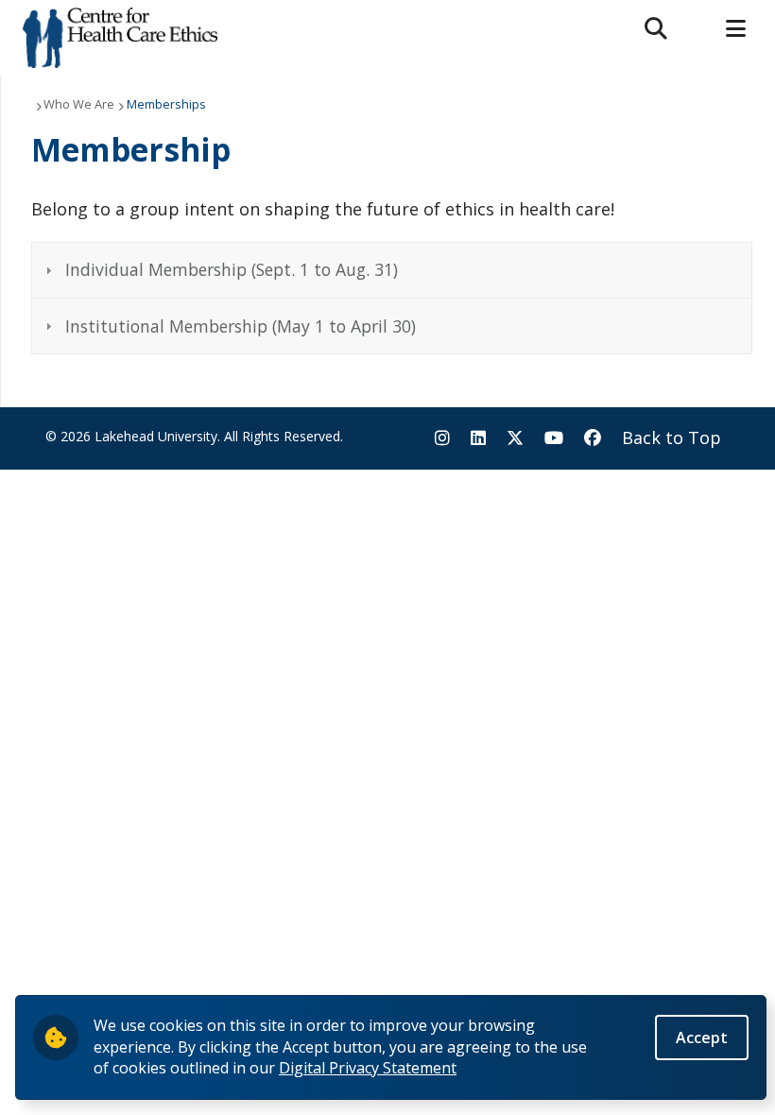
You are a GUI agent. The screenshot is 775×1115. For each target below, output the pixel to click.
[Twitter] (515, 439)
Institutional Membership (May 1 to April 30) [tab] (240, 326)
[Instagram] (442, 439)
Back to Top (671, 437)
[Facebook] (593, 439)
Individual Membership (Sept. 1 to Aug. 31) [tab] (231, 269)
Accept (702, 1037)
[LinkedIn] (478, 439)
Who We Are (78, 103)
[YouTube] (554, 439)
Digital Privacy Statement (367, 1067)
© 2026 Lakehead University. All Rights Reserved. (194, 436)
